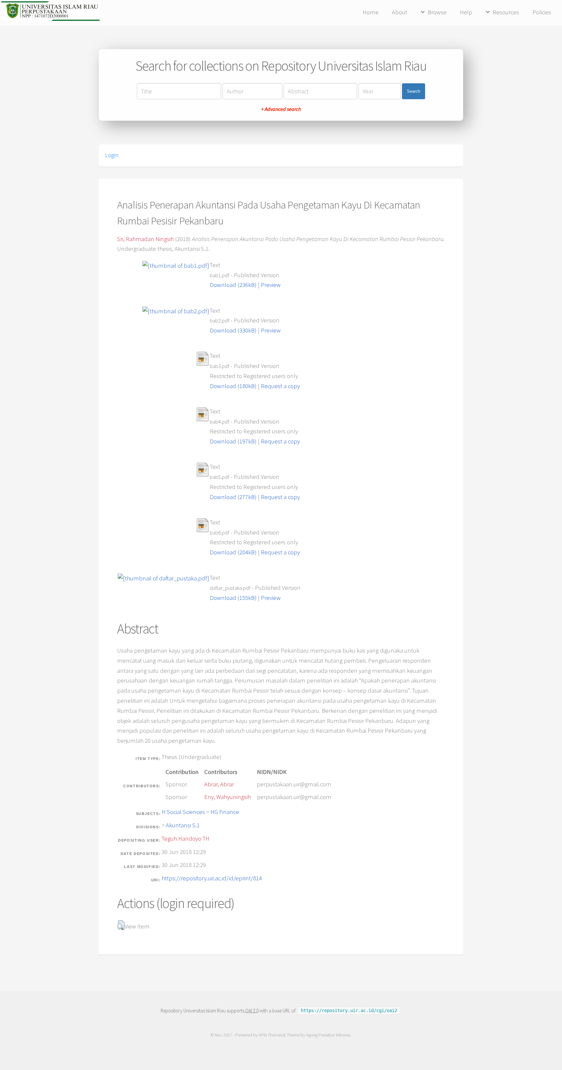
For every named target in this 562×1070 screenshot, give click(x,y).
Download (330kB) (233, 330)
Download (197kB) (233, 441)
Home (371, 12)
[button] (121, 925)
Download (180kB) (233, 386)
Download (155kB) (233, 598)
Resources (506, 12)
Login (111, 155)
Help (466, 12)
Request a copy (280, 386)
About (399, 12)
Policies (541, 12)
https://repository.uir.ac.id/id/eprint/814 (212, 878)
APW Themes (270, 1035)
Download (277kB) (233, 497)
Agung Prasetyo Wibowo (328, 1035)
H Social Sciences (183, 812)
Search (413, 91)
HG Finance (224, 812)
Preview (271, 285)
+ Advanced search (281, 109)
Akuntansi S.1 (183, 825)
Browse (437, 12)
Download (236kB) (233, 285)
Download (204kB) (233, 552)
